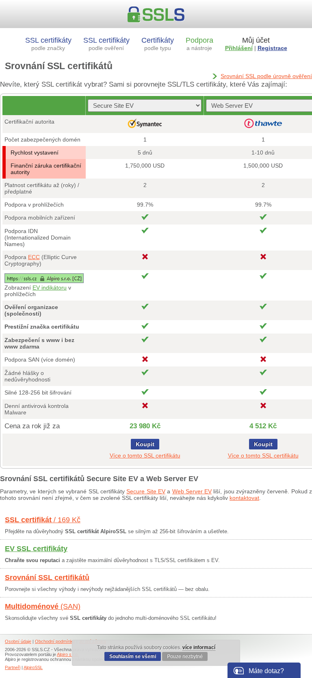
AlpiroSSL (33, 667)
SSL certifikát (42, 520)
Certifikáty (157, 43)
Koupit (145, 444)
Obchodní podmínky (55, 641)
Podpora (199, 43)
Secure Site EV (145, 491)
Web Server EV (192, 491)
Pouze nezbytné (185, 656)
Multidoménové (42, 606)
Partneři (12, 667)
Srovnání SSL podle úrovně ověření (266, 76)
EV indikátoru (49, 287)
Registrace (272, 48)
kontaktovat (244, 498)
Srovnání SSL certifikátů (47, 577)
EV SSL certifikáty (36, 549)
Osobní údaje (18, 641)
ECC (34, 257)
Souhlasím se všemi (132, 656)
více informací (198, 647)
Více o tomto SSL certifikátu (145, 455)
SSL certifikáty (48, 43)
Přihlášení (239, 48)
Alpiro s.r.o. (68, 654)
